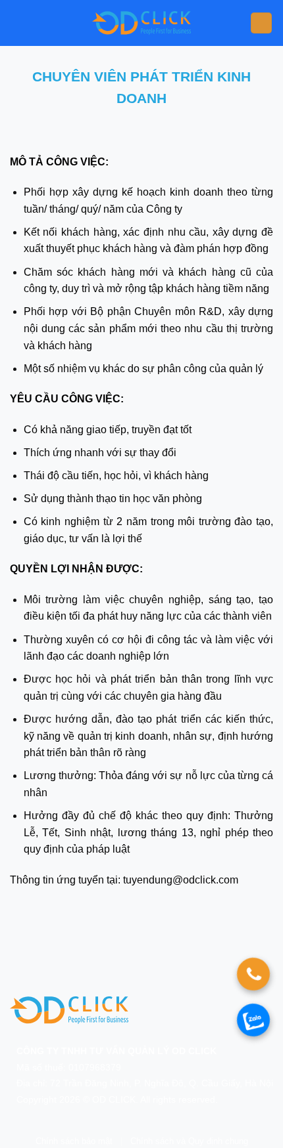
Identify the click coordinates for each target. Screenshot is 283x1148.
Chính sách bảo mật (74, 1141)
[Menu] (261, 23)
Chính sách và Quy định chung (189, 1141)
